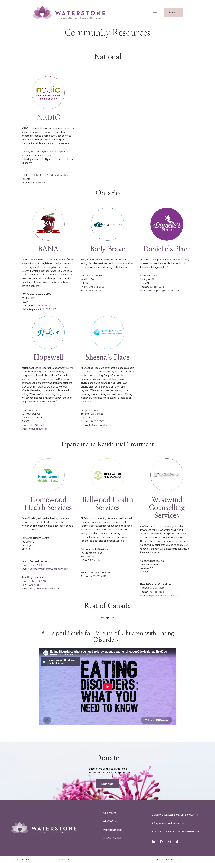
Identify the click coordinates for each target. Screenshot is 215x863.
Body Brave (107, 249)
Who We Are (109, 812)
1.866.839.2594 (38, 581)
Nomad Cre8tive (175, 859)
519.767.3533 (33, 584)
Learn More (107, 783)
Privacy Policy (63, 859)
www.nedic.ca (43, 182)
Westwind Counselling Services (167, 507)
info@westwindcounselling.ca (163, 595)
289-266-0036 (156, 286)
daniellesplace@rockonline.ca (163, 290)
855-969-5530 (48, 309)
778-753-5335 (156, 591)
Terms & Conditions (20, 859)
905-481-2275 (93, 290)
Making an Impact (112, 829)
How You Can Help (112, 838)
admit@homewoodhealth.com (44, 588)
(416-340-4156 (57, 175)
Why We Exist (110, 821)
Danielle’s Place (166, 249)
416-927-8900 (96, 421)
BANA (48, 249)
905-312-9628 (96, 286)
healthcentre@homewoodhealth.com (48, 568)
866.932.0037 (37, 565)
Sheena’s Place (107, 357)
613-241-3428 (37, 425)
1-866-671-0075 (98, 576)
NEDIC (48, 117)
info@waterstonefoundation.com (170, 823)
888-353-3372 (156, 587)
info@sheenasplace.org (100, 425)
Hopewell (48, 357)
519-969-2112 (44, 305)
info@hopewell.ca (37, 428)
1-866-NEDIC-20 (40, 175)
